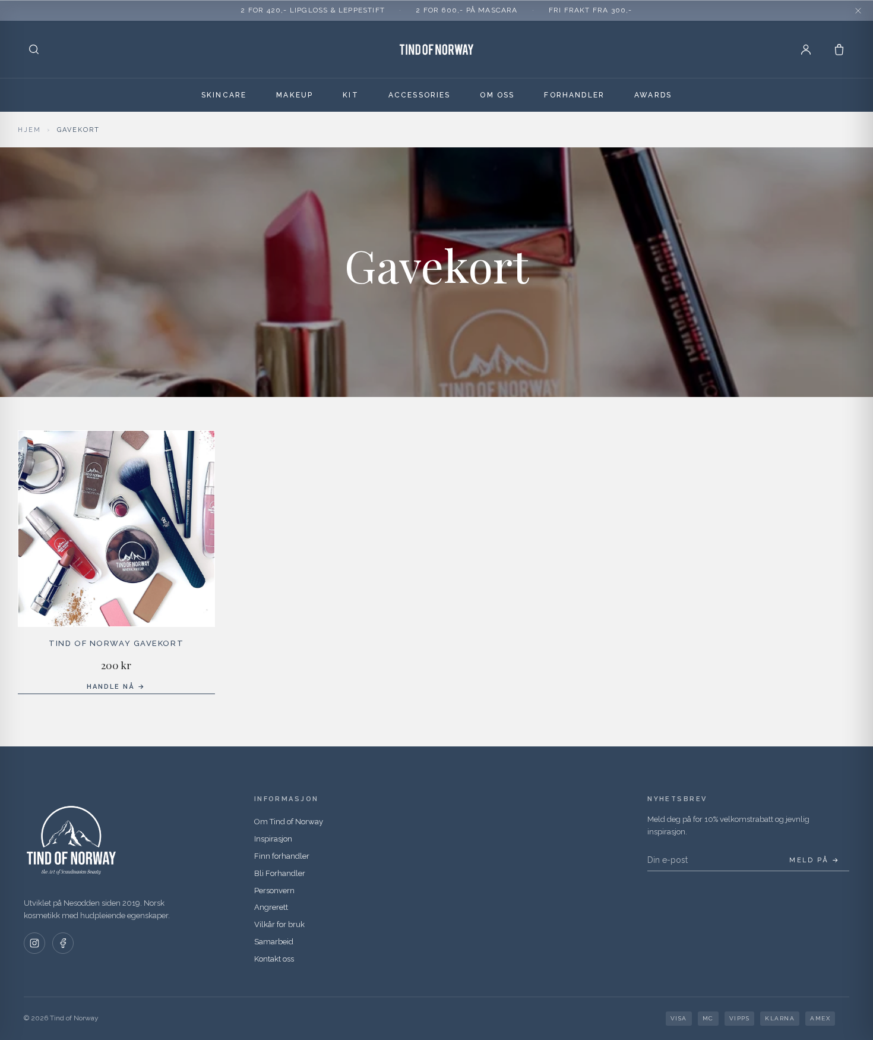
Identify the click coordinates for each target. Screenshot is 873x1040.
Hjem (29, 130)
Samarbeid (273, 941)
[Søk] (34, 49)
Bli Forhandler (279, 873)
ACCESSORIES (419, 95)
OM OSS (497, 95)
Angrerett (271, 907)
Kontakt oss (274, 958)
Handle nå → (116, 687)
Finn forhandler (281, 856)
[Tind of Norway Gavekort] (116, 529)
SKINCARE (223, 95)
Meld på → (814, 860)
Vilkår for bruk (279, 924)
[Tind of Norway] (436, 49)
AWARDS (653, 95)
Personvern (274, 890)
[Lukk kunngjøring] (858, 10)
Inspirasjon (273, 838)
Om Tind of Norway (288, 821)
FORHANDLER (574, 95)
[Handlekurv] (839, 49)
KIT (350, 95)
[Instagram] (34, 943)
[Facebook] (63, 943)
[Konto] (806, 49)
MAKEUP (294, 95)
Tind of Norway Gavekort (116, 643)
